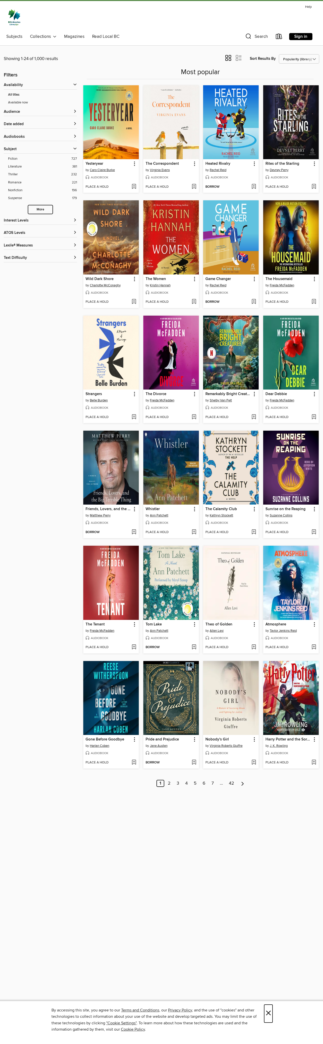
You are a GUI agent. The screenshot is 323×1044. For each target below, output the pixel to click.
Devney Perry (279, 170)
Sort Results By (263, 58)
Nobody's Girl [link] (217, 739)
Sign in (300, 36)
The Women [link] (156, 279)
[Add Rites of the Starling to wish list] (314, 187)
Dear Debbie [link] (276, 394)
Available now (18, 102)
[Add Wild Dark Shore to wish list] (134, 302)
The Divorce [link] (156, 394)
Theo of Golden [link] (218, 624)
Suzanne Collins (281, 515)
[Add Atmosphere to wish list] (314, 647)
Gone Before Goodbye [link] (105, 739)
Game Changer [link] (218, 279)
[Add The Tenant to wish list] (134, 647)
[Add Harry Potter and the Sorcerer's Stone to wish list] (314, 762)
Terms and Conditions (140, 1010)
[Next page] (243, 783)
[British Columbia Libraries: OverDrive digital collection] (14, 17)
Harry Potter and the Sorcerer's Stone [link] (288, 739)
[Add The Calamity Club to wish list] (254, 532)
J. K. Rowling (279, 746)
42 (231, 783)
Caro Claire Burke (102, 170)
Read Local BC (105, 36)
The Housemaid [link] (278, 279)
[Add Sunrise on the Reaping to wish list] (314, 532)
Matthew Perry (100, 515)
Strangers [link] (94, 394)
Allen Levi (217, 631)
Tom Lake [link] (154, 624)
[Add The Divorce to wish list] (194, 417)
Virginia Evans (160, 170)
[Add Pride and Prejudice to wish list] (194, 762)
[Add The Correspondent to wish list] (194, 187)
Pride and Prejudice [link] (162, 739)
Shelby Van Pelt (221, 400)
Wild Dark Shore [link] (100, 279)
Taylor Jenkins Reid (283, 631)
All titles (13, 95)
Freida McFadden (282, 285)
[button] (256, 37)
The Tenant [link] (95, 624)
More (40, 209)
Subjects (14, 36)
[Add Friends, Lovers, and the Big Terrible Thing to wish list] (134, 532)
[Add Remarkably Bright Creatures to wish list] (254, 417)
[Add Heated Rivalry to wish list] (254, 187)
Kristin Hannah (160, 285)
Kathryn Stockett (221, 515)
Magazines (74, 36)
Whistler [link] (153, 509)
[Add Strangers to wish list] (134, 417)
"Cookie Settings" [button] (121, 1023)
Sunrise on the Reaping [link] (285, 509)
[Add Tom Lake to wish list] (194, 647)
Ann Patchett (159, 515)
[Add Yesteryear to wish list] (134, 187)
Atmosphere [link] (275, 624)
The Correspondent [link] (162, 163)
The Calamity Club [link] (221, 509)
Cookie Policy (133, 1029)
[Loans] (279, 37)
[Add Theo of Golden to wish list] (254, 647)
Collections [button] (41, 36)
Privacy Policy (180, 1010)
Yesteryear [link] (94, 163)
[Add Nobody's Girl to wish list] (254, 762)
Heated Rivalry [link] (217, 163)
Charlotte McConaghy (105, 285)
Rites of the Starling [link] (282, 163)
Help (308, 7)
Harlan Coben (99, 746)
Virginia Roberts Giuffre (226, 746)
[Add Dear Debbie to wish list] (314, 417)
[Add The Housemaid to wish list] (314, 302)
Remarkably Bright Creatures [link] (228, 394)
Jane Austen (159, 746)
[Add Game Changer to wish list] (254, 302)
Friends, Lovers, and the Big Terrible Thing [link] (109, 509)
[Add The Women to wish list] (194, 302)
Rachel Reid (218, 170)
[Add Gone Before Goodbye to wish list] (134, 762)
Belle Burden (99, 400)
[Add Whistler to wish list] (194, 532)
